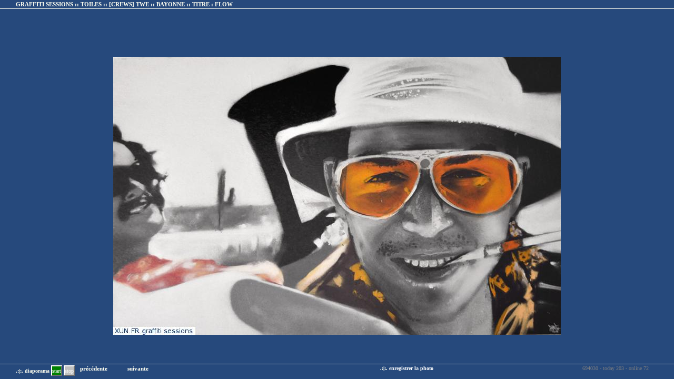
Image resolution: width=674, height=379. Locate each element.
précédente (93, 368)
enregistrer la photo (411, 368)
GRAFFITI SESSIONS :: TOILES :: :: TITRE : (124, 4)
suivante (137, 368)
